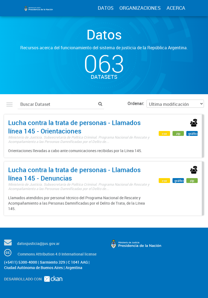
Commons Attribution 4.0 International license (57, 254)
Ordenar (135, 103)
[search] (100, 103)
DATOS (105, 8)
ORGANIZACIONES (140, 8)
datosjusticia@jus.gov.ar (38, 243)
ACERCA (176, 8)
